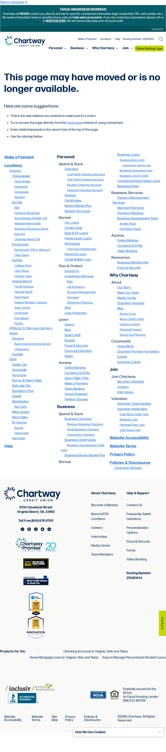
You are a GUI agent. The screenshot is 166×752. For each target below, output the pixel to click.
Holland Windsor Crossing (30, 302)
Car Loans (72, 223)
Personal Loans (75, 254)
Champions (21, 349)
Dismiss (157, 29)
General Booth (23, 292)
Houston (18, 339)
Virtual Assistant (76, 394)
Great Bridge (22, 181)
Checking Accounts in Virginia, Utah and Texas (95, 651)
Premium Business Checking (85, 424)
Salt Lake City (21, 386)
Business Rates (128, 186)
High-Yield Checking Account (85, 179)
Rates (69, 356)
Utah (13, 359)
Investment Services (79, 276)
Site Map (55, 718)
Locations (105, 39)
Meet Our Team (128, 293)
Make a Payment (87, 39)
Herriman (18, 438)
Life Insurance (76, 287)
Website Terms (123, 446)
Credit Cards (73, 228)
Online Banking (75, 368)
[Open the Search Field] (161, 39)
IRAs (70, 281)
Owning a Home (130, 324)
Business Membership (133, 263)
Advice (69, 325)
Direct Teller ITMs (77, 378)
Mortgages (72, 244)
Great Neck (21, 297)
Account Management (81, 292)
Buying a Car (128, 314)
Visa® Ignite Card (130, 430)
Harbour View (23, 276)
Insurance (72, 271)
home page (75, 123)
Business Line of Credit (134, 176)
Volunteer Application (132, 409)
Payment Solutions (130, 213)
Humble (17, 354)
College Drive (22, 265)
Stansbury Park (23, 391)
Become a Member (130, 382)
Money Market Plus (78, 206)
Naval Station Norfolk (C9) (30, 218)
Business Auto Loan (132, 160)
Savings (70, 195)
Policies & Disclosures (130, 462)
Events (122, 357)
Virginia (15, 171)
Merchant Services (130, 208)
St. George (19, 423)
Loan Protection (76, 313)
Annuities (73, 297)
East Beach (21, 318)
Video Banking (75, 389)
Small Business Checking (83, 429)
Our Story (124, 288)
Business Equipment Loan (136, 170)
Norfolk (17, 203)
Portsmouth (20, 245)
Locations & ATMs (77, 373)
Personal (55, 48)
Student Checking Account (84, 185)
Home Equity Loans (78, 239)
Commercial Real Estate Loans (138, 181)
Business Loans (128, 155)
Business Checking (78, 419)
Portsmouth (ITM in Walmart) (32, 250)
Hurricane (19, 375)
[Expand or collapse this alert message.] (159, 732)
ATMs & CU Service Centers (30, 328)
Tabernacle (21, 433)
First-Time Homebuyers (81, 249)
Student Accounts (77, 211)
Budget (70, 341)
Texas (13, 333)
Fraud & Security (76, 346)
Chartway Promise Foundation (138, 352)
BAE (17, 208)
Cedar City (19, 365)
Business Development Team (137, 219)
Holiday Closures (76, 399)
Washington (20, 402)
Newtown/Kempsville (27, 223)
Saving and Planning (132, 335)
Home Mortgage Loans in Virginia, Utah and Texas (64, 658)
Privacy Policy (122, 454)
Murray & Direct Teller (27, 381)
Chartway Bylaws (128, 468)
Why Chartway (103, 48)
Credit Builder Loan (78, 260)
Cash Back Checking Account (86, 174)
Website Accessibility (129, 438)
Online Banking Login (149, 48)
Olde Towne (21, 255)
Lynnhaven (21, 313)
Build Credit (73, 335)
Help (117, 39)
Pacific (18, 323)
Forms (131, 551)
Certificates (73, 201)
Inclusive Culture (129, 362)
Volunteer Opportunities (134, 404)
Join (125, 48)
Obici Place (21, 271)
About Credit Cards (132, 319)
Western (19, 197)
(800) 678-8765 (56, 21)
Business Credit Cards (80, 440)
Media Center (126, 298)
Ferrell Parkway (24, 286)
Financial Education (78, 351)
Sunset (18, 428)
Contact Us (134, 505)
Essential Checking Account (85, 190)
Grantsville (19, 370)
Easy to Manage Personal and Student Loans (134, 658)
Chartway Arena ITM (27, 239)
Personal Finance (131, 329)
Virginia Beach (22, 281)
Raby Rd (19, 234)
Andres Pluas (128, 224)
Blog (68, 330)
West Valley (20, 417)
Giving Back (125, 346)
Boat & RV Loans (76, 233)
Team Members (102, 555)
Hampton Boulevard (27, 213)
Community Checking (81, 435)
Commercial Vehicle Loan (136, 165)
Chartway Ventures (130, 303)
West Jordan (21, 412)
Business (77, 48)
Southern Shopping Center (31, 229)
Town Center (22, 308)
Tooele (16, 396)
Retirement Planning (80, 302)
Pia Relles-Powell (130, 229)
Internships (125, 392)
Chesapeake (21, 176)
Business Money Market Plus (85, 455)
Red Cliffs (20, 407)
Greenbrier (21, 187)
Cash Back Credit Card (134, 414)
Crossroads (21, 192)
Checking (71, 169)
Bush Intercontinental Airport (32, 344)
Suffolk (17, 260)
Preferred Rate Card (132, 425)
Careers (123, 387)
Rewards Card (128, 419)
